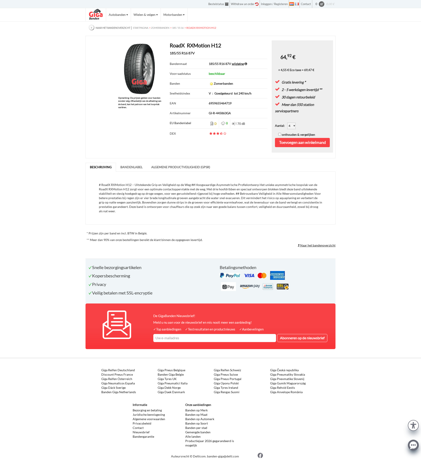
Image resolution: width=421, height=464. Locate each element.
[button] (413, 425)
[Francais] (297, 4)
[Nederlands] (292, 4)
